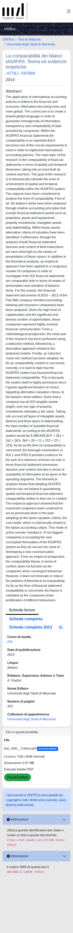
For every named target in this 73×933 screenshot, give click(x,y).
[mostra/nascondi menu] (69, 11)
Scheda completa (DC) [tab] (30, 627)
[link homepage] (14, 11)
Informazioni (19, 819)
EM (9, 641)
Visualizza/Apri (17, 777)
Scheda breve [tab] (22, 610)
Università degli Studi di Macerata (30, 44)
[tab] (61, 627)
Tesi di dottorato (29, 39)
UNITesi (8, 39)
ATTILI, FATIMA (20, 73)
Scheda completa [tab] (25, 619)
